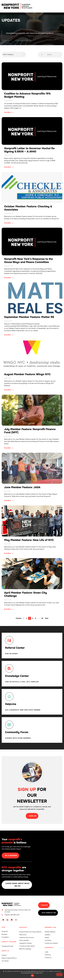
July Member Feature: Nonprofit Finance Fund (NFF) (30, 431)
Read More (7, 112)
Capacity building (9, 941)
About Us (5, 951)
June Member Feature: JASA (22, 487)
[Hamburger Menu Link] (61, 6)
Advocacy (23, 927)
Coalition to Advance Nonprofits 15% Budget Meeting (27, 95)
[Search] (42, 54)
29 (42, 618)
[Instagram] (15, 919)
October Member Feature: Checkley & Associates (28, 208)
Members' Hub (50, 927)
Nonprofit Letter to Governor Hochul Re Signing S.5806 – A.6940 (29, 150)
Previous (18, 618)
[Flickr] (11, 919)
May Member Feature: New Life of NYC (29, 540)
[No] (59, 974)
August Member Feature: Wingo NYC (27, 374)
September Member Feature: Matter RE (29, 317)
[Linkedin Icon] (7, 919)
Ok (32, 975)
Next (46, 618)
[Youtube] (3, 919)
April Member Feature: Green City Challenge (25, 594)
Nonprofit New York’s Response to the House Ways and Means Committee (28, 260)
